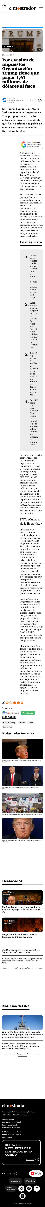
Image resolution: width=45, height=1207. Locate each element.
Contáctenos (7, 1137)
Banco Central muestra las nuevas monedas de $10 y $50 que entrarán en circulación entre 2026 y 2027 (20, 1046)
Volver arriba (7, 1173)
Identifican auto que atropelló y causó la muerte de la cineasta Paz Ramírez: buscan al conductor (34, 422)
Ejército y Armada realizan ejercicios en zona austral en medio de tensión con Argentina (34, 373)
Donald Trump (9, 723)
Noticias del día (15, 1006)
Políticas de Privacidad (11, 1127)
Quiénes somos (8, 1119)
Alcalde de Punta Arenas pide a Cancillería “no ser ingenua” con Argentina (21, 951)
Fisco (30, 723)
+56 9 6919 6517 (8, 1114)
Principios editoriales (10, 1124)
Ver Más (33, 100)
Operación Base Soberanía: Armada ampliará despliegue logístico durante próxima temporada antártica (22, 1034)
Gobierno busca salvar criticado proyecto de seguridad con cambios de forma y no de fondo (22, 960)
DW (13, 98)
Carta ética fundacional (11, 1122)
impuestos (7, 727)
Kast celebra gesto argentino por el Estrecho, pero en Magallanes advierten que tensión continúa (34, 325)
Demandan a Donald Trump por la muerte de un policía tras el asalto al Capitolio (22, 814)
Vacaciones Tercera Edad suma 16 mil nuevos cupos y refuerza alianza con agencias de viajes (33, 276)
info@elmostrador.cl (21, 1114)
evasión (22, 723)
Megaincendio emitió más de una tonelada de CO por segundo (19, 935)
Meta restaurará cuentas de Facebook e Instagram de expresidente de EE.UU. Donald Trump (21, 761)
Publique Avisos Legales (11, 1134)
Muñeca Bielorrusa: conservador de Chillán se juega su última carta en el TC (21, 909)
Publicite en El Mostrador (12, 1131)
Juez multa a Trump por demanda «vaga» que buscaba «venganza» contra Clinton (20, 788)
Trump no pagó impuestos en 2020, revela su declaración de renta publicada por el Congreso (22, 841)
